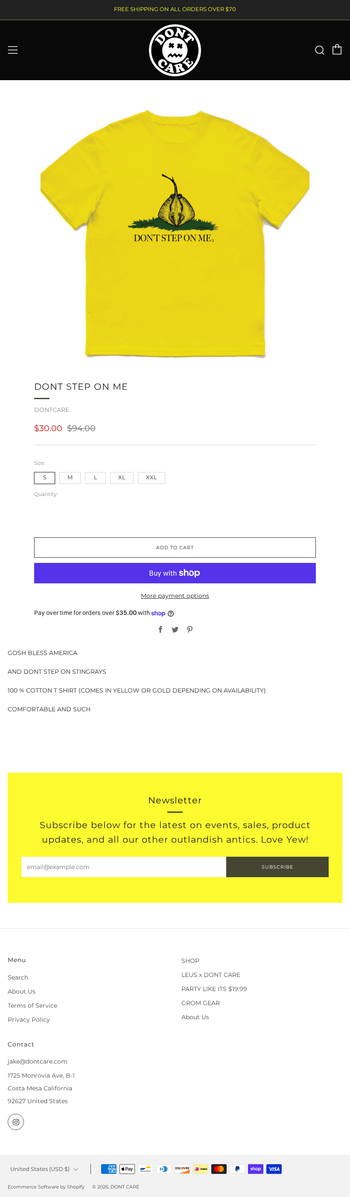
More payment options (175, 596)
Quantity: (46, 494)
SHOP (190, 961)
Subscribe (277, 867)
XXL (151, 477)
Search (18, 977)
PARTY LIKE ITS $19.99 (214, 989)
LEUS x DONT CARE (210, 975)
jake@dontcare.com (37, 1061)
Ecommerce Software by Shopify (46, 1187)
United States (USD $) (40, 1169)
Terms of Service (32, 1005)
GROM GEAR (200, 1003)
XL (121, 477)
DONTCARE (51, 410)
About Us (21, 991)
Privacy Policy (29, 1019)
